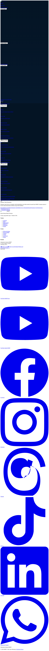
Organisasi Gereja (34, 207)
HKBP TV (5, 224)
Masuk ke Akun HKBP (5, 199)
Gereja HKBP (3, 65)
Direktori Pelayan (6, 208)
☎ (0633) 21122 (11, 246)
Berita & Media (4, 43)
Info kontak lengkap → (5, 247)
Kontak (9, 99)
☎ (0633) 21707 (4, 246)
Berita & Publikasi (7, 207)
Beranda (2, 7)
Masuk (2, 100)
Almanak (6, 7)
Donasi (2, 64)
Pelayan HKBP (6, 232)
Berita (4, 221)
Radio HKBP (6, 222)
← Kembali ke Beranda (5, 210)
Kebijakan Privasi (19, 649)
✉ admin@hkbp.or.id (18, 246)
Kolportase (5, 64)
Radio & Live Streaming (23, 207)
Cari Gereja (6, 99)
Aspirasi (2, 99)
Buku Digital (3, 8)
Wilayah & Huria (6, 231)
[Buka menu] (2, 102)
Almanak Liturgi (14, 207)
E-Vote (4, 234)
